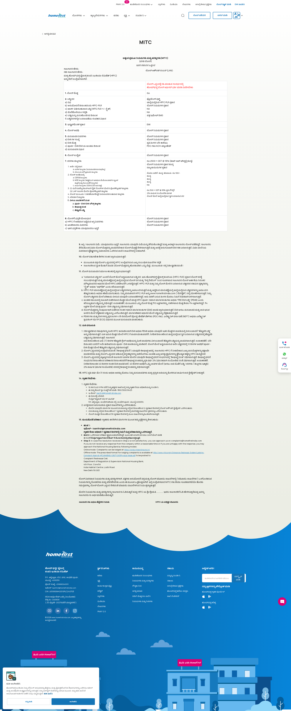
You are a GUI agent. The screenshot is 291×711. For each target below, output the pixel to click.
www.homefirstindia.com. (61, 617)
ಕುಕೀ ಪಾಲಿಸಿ (48, 693)
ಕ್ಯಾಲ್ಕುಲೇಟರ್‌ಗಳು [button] (97, 15)
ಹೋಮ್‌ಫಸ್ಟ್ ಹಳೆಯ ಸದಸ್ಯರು (177, 591)
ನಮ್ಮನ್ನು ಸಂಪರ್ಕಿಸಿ (173, 575)
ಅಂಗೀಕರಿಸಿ (73, 701)
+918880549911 (62, 584)
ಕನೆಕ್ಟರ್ (100, 591)
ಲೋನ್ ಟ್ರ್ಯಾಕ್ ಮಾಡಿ (223, 4)
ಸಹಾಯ (170, 580)
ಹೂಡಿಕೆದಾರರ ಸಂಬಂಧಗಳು (142, 575)
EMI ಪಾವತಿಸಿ (240, 4)
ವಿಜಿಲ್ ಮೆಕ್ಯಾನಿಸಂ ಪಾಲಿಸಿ (141, 596)
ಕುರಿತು (116, 15)
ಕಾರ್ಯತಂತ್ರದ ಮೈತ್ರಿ (104, 586)
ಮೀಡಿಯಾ (173, 4)
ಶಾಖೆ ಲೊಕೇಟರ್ (173, 596)
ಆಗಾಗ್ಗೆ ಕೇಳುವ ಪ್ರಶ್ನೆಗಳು (203, 4)
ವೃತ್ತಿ (98, 580)
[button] (238, 15)
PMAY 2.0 (121, 4)
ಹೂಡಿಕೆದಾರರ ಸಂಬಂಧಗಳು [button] (140, 4)
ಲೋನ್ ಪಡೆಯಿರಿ (199, 15)
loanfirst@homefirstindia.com (109, 393)
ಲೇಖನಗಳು (186, 4)
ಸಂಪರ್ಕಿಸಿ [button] (139, 15)
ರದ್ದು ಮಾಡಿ (28, 701)
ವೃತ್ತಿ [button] (125, 15)
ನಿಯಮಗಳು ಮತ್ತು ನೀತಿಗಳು (142, 601)
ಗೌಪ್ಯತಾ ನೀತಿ (137, 586)
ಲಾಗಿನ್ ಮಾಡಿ (222, 15)
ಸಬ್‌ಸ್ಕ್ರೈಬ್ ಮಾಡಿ (238, 578)
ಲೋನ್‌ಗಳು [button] (77, 15)
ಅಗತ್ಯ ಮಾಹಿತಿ (50, 33)
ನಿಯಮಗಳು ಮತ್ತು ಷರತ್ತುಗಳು (143, 580)
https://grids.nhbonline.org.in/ (137, 450)
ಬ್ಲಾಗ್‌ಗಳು (161, 4)
